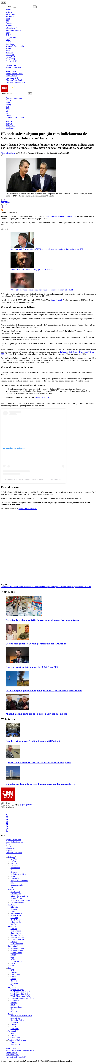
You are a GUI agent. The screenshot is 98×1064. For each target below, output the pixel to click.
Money (8, 104)
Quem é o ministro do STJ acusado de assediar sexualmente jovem (38, 762)
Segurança (14, 909)
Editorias (11, 857)
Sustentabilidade (17, 944)
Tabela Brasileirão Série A (20, 992)
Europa (13, 955)
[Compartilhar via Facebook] (2, 203)
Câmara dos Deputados (19, 896)
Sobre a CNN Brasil (13, 1048)
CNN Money (11, 28)
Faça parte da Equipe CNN (16, 82)
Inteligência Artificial (14, 30)
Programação (11, 65)
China (13, 966)
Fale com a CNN (12, 78)
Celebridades (15, 974)
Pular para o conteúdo (14, 98)
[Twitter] (7, 815)
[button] (49, 175)
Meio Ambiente (16, 913)
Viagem (13, 1042)
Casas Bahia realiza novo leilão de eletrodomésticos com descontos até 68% (42, 620)
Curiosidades (15, 1037)
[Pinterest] (7, 827)
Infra (7, 21)
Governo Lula (16, 894)
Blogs (8, 844)
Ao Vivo (14, 859)
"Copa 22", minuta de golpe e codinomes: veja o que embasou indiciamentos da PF (42, 290)
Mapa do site (10, 850)
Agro (8, 19)
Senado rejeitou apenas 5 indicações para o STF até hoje (33, 741)
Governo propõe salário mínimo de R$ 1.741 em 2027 (32, 667)
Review (9, 48)
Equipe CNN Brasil (13, 67)
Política (8, 9)
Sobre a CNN (11, 71)
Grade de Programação (14, 842)
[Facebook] (7, 817)
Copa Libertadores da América (22, 998)
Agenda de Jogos (17, 990)
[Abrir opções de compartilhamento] (5, 205)
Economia (9, 26)
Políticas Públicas (17, 902)
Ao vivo (9, 100)
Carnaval (14, 972)
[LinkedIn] (7, 824)
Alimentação (15, 1018)
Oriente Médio (16, 961)
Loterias (14, 942)
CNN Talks (10, 55)
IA (7, 113)
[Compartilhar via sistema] (2, 207)
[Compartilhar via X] (4, 203)
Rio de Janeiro (16, 920)
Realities (14, 981)
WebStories (8, 719)
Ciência (8, 42)
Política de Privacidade (14, 74)
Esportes (9, 23)
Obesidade (15, 1029)
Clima (13, 911)
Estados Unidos (16, 953)
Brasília (13, 924)
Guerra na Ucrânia (17, 948)
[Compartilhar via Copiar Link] (10, 203)
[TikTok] (7, 829)
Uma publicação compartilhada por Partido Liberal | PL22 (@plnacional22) (33, 479)
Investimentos (16, 931)
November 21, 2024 (43, 397)
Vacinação (14, 1022)
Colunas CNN (11, 61)
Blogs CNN (10, 59)
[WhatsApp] (7, 832)
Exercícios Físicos (17, 1020)
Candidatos (10, 128)
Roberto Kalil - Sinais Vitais (21, 1016)
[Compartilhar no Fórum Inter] (2, 210)
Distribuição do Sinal (14, 80)
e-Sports (14, 1011)
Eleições (9, 12)
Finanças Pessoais (17, 939)
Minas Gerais (16, 922)
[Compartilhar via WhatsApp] (8, 203)
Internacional (11, 14)
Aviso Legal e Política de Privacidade (20, 1050)
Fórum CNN (10, 57)
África (13, 959)
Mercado (14, 929)
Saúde (8, 40)
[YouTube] (7, 820)
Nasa (12, 1033)
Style (8, 35)
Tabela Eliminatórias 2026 (20, 996)
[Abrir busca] (35, 7)
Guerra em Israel (17, 950)
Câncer (13, 1024)
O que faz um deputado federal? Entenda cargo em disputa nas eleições (40, 784)
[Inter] (7, 812)
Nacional (9, 16)
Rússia (13, 963)
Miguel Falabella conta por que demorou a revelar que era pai (36, 714)
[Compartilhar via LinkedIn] (6, 203)
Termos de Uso (11, 76)
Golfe (13, 1009)
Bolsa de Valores (17, 935)
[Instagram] (7, 822)
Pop (7, 33)
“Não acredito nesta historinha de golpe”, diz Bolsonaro (31, 269)
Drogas (13, 1026)
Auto (8, 50)
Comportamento (12, 37)
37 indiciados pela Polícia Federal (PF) (61, 216)
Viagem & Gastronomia (15, 46)
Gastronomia (15, 1044)
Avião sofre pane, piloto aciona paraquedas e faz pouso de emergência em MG (44, 690)
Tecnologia (10, 44)
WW (7, 107)
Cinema (13, 977)
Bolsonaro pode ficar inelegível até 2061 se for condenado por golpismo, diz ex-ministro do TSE (47, 249)
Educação (9, 53)
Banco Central (16, 933)
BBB (12, 970)
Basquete (14, 1003)
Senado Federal (16, 898)
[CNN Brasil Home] (14, 91)
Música (13, 979)
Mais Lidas (8, 591)
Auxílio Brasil (16, 916)
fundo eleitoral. (56, 300)
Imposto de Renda (17, 937)
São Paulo (14, 918)
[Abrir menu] (3, 2)
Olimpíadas (15, 1000)
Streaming (14, 983)
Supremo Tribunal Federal (20, 900)
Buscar (8, 7)
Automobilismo (16, 1007)
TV (12, 985)
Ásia (12, 957)
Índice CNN (10, 126)
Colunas (9, 846)
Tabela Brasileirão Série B (20, 994)
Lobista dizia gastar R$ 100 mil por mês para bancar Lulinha (36, 643)
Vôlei (13, 1005)
